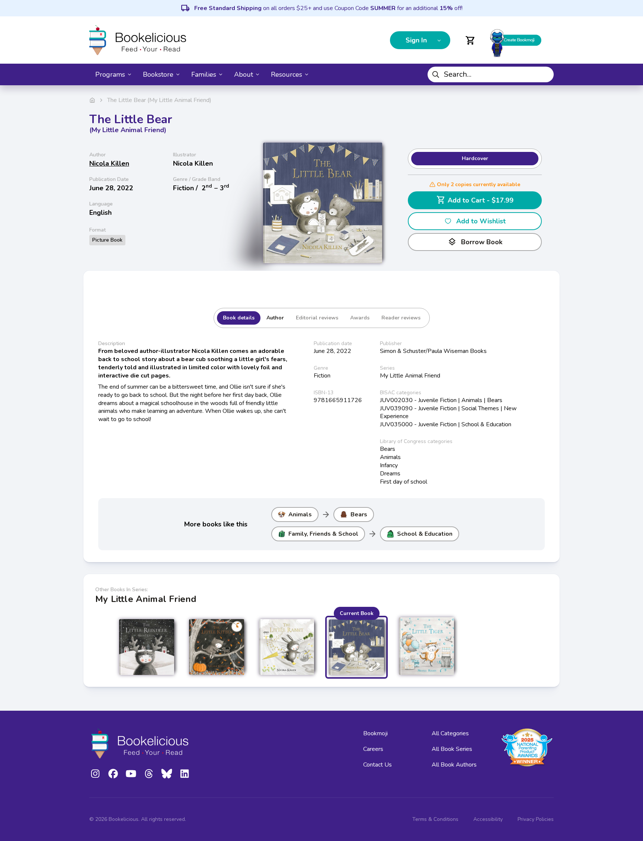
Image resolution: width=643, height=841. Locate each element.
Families (203, 74)
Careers (373, 749)
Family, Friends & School (323, 534)
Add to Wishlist (481, 221)
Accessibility (488, 819)
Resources (286, 74)
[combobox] (491, 74)
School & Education (424, 534)
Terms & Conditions (435, 819)
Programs (110, 74)
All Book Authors (454, 765)
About (243, 74)
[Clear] (545, 74)
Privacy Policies (536, 819)
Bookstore (158, 74)
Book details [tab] (239, 317)
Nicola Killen (109, 163)
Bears (359, 514)
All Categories (450, 733)
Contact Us (377, 765)
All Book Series (452, 749)
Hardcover (475, 158)
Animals (300, 514)
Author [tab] (275, 317)
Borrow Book (475, 242)
